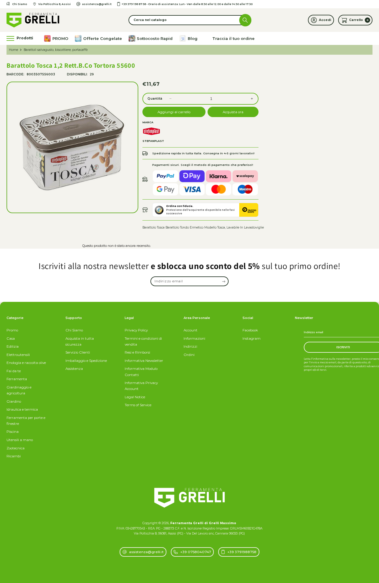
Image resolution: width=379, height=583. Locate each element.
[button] (189, 20)
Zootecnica (16, 448)
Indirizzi (190, 346)
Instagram (252, 338)
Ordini (189, 355)
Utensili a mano (20, 440)
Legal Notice (135, 397)
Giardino (14, 401)
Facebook (250, 330)
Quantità (154, 99)
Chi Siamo (74, 330)
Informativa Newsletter (144, 361)
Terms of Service (138, 405)
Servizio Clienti (77, 352)
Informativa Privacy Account (141, 386)
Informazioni (194, 338)
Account (190, 330)
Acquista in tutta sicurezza (79, 341)
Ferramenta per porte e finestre (26, 421)
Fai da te (14, 371)
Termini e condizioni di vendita (143, 341)
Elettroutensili (18, 355)
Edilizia (13, 346)
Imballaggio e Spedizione (86, 361)
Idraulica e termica (22, 409)
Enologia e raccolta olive (26, 363)
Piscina (13, 432)
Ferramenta (17, 379)
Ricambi (14, 456)
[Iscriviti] (224, 281)
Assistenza (74, 369)
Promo (12, 330)
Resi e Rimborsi (137, 352)
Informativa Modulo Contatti (141, 372)
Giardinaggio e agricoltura (19, 390)
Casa (11, 338)
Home (13, 50)
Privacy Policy (136, 330)
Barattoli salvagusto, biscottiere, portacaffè (56, 50)
